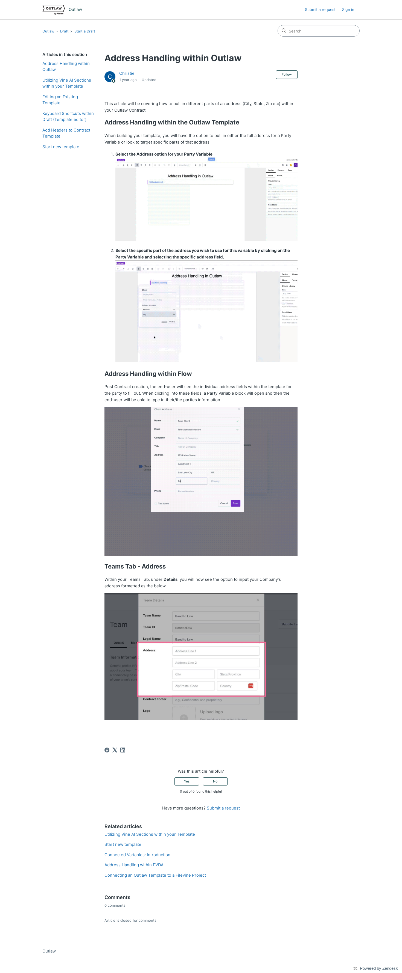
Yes (187, 781)
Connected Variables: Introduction (137, 854)
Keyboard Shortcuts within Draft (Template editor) (68, 116)
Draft (64, 31)
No (215, 781)
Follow (287, 74)
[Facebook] (106, 750)
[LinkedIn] (122, 750)
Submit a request (320, 9)
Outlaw (48, 31)
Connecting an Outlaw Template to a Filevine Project (155, 875)
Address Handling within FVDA (134, 864)
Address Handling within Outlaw (66, 66)
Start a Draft (84, 31)
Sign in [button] (348, 9)
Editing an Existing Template (60, 100)
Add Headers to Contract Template (66, 133)
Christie (127, 73)
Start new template (60, 146)
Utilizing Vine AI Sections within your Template (66, 83)
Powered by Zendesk (379, 968)
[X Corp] (114, 750)
